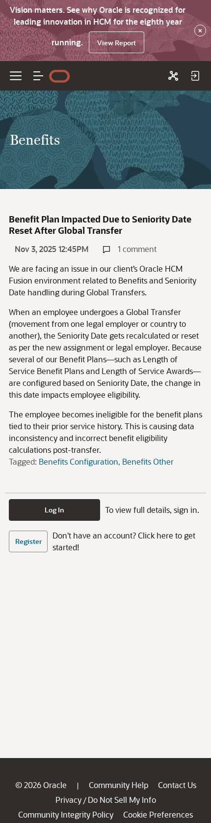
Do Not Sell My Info (122, 799)
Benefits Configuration (78, 461)
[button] (38, 76)
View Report (116, 42)
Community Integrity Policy (65, 814)
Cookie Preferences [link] (158, 814)
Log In (54, 509)
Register (28, 541)
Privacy (68, 799)
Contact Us (177, 785)
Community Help (118, 785)
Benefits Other (148, 461)
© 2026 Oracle (41, 785)
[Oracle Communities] (173, 76)
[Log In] (195, 76)
